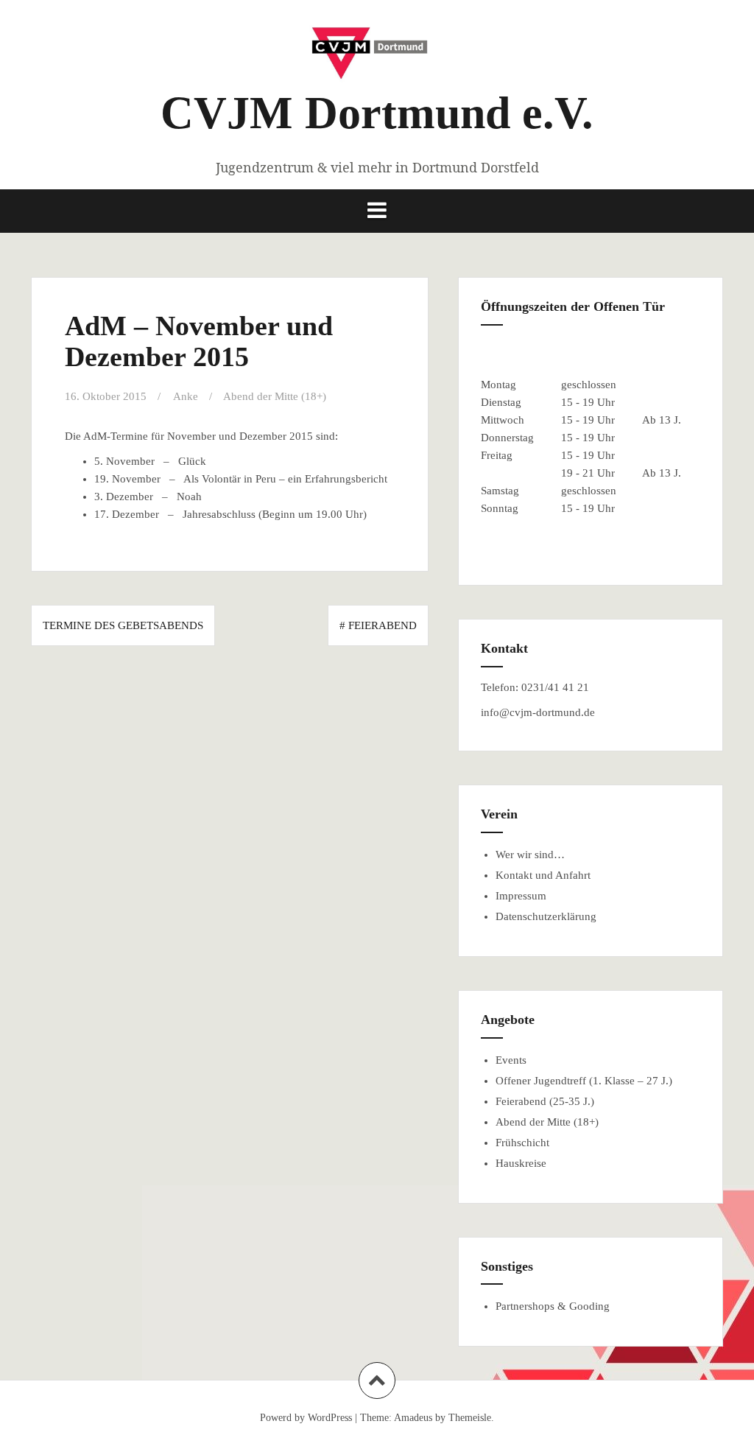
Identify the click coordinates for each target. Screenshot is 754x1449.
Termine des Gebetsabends (123, 625)
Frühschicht (522, 1142)
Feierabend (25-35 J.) (545, 1101)
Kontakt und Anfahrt (543, 875)
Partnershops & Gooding (553, 1306)
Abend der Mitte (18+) (274, 396)
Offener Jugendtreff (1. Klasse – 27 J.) (584, 1081)
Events (511, 1060)
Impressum (521, 896)
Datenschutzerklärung (546, 916)
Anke (185, 396)
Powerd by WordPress (306, 1417)
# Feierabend (378, 625)
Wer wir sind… (530, 854)
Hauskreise (521, 1163)
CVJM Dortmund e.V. (377, 113)
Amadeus (413, 1417)
